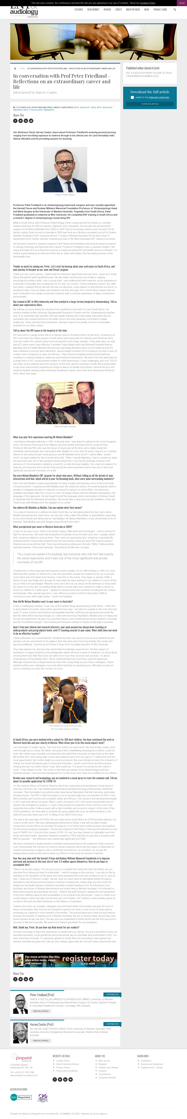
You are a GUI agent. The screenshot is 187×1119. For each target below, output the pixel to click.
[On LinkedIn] (26, 120)
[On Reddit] (31, 120)
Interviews (19, 69)
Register (103, 1064)
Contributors (105, 1074)
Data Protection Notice (67, 1064)
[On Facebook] (15, 120)
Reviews (107, 9)
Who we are (104, 1060)
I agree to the (152, 98)
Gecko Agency (100, 1113)
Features (79, 9)
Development (93, 9)
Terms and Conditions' (159, 98)
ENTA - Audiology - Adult (85, 107)
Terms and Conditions (67, 1071)
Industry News (133, 9)
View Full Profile (41, 1011)
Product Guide (160, 9)
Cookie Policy (63, 1060)
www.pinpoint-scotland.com (24, 1075)
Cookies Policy (147, 3)
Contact (103, 1071)
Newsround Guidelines (152, 1064)
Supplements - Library (152, 1067)
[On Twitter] (21, 120)
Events (118, 9)
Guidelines (146, 1060)
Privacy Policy (63, 1067)
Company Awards (107, 1077)
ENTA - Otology (30, 110)
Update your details (108, 1067)
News (146, 9)
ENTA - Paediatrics (46, 110)
